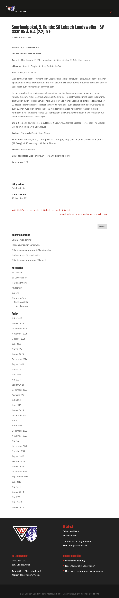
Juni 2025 (16, 343)
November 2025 (19, 333)
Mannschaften (19, 298)
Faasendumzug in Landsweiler (26, 244)
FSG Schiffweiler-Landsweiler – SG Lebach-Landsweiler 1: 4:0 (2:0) (41, 210)
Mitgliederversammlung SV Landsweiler (31, 249)
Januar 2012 (18, 507)
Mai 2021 (16, 440)
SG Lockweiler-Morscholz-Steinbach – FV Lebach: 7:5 (83, 214)
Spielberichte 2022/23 (21, 37)
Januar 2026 (18, 323)
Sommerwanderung (21, 239)
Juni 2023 (16, 405)
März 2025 (17, 348)
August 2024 (18, 364)
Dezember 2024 (19, 359)
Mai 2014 (16, 486)
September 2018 (20, 476)
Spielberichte (18, 188)
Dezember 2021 (19, 430)
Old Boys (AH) (21, 302)
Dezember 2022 (19, 415)
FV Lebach (17, 272)
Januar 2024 (18, 384)
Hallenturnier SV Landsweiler (26, 255)
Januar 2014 (18, 491)
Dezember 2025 (19, 328)
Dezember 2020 (19, 445)
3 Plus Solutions (90, 593)
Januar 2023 (18, 410)
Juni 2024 (16, 374)
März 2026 (17, 318)
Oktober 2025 (18, 338)
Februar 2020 (18, 461)
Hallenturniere (19, 282)
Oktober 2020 (18, 451)
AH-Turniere (22, 305)
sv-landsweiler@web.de (28, 574)
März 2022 (17, 425)
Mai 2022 (16, 420)
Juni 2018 (16, 481)
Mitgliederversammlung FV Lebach (29, 260)
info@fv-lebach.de (77, 545)
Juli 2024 (16, 369)
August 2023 (18, 394)
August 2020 (18, 456)
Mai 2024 (16, 379)
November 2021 (19, 435)
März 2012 (17, 502)
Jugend (15, 292)
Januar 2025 (18, 354)
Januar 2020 (18, 466)
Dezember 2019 (19, 471)
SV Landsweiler (19, 277)
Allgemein (17, 287)
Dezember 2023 (19, 389)
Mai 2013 (16, 497)
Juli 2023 (16, 399)
